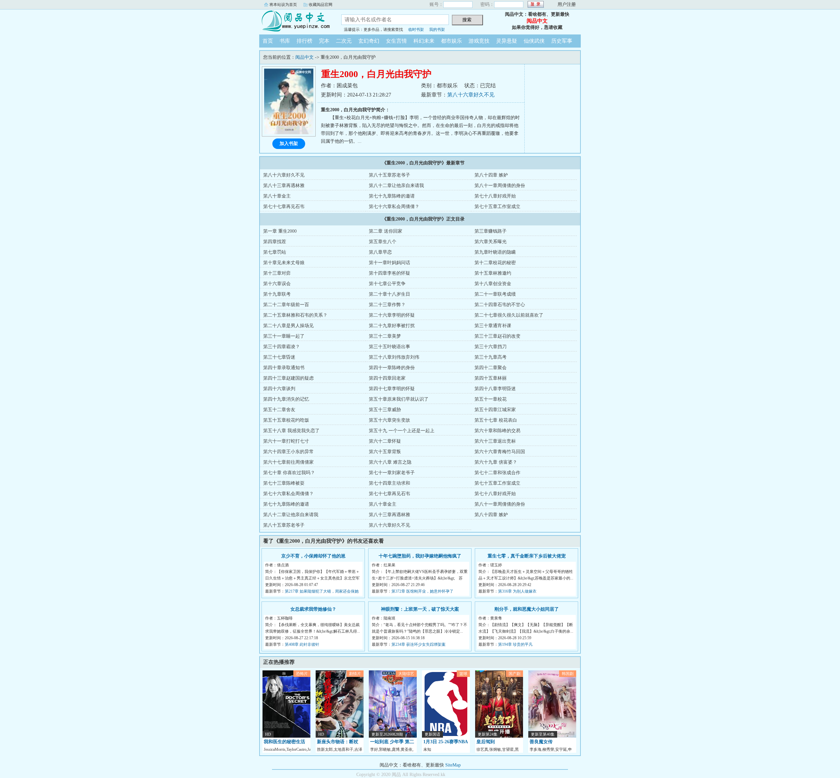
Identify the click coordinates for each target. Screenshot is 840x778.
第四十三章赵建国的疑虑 (288, 378)
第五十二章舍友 (279, 409)
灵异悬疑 (506, 41)
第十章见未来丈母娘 (283, 262)
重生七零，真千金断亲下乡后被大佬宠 (527, 556)
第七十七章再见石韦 (283, 206)
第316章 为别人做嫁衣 (517, 591)
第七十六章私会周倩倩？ (394, 206)
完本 (324, 41)
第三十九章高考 (490, 357)
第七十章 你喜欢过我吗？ (289, 472)
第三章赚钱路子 (490, 231)
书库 (285, 41)
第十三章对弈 (277, 273)
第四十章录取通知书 (283, 367)
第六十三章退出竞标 (495, 441)
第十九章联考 (277, 294)
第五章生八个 (382, 241)
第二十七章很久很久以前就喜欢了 (508, 315)
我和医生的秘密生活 (284, 741)
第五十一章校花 (490, 399)
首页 (267, 41)
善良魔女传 (541, 741)
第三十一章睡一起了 (283, 336)
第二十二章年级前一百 (286, 304)
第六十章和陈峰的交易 (497, 430)
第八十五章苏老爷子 (389, 175)
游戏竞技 (479, 41)
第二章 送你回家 (385, 231)
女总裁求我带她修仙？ (313, 609)
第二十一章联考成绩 (495, 294)
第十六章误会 (277, 283)
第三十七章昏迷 (279, 357)
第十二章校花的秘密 (495, 262)
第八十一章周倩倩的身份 (499, 185)
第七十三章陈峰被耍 (283, 483)
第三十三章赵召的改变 (497, 336)
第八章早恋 (380, 252)
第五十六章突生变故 (389, 420)
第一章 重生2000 (280, 231)
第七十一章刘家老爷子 (392, 472)
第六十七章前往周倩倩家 (288, 462)
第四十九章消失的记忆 (286, 399)
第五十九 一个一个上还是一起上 (401, 430)
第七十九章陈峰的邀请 (392, 196)
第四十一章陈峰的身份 (392, 367)
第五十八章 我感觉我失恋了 (291, 430)
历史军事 (561, 41)
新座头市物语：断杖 (337, 741)
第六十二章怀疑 (385, 441)
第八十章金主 (277, 196)
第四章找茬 (274, 241)
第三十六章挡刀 (490, 346)
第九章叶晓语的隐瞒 (495, 252)
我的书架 (437, 29)
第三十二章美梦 (385, 336)
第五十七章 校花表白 (495, 420)
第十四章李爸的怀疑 (389, 273)
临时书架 (416, 29)
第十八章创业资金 (492, 283)
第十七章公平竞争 (387, 283)
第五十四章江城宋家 (495, 409)
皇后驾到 (485, 741)
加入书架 (289, 143)
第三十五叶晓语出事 (389, 346)
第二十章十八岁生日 (389, 294)
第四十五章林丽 (490, 378)
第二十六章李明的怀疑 (392, 315)
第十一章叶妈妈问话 (389, 262)
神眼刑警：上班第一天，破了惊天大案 (420, 609)
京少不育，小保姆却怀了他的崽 (313, 556)
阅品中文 (295, 21)
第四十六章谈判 (279, 388)
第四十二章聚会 (490, 367)
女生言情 (396, 41)
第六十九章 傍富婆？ (495, 462)
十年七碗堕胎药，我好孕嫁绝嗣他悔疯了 (420, 556)
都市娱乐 (451, 41)
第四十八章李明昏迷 (495, 388)
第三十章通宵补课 (492, 325)
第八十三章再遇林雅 (283, 185)
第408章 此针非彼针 (302, 644)
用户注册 (566, 4)
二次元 (344, 41)
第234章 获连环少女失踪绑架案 (418, 644)
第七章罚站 (274, 252)
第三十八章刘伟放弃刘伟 (394, 357)
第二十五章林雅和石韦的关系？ (295, 315)
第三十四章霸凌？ (281, 346)
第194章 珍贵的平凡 (515, 644)
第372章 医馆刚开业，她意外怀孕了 (422, 591)
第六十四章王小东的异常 (288, 451)
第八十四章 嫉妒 (491, 175)
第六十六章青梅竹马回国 (499, 451)
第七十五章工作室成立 (497, 206)
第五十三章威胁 (385, 409)
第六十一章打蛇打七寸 (286, 441)
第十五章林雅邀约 (492, 273)
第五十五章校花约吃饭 (286, 420)
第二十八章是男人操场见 (288, 325)
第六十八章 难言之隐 (390, 462)
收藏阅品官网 (320, 4)
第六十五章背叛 (385, 451)
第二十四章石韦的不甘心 (499, 304)
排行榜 (304, 41)
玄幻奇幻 (368, 41)
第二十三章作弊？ (387, 304)
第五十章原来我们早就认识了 (399, 399)
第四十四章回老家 (387, 378)
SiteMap (453, 765)
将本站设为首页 (283, 4)
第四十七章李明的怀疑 (392, 388)
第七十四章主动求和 (389, 483)
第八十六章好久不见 (470, 94)
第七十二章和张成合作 (497, 472)
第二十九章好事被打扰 (392, 325)
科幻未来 (423, 41)
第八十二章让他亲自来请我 (396, 185)
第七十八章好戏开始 (495, 196)
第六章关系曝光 (490, 241)
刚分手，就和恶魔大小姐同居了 (526, 609)
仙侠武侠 (534, 41)
